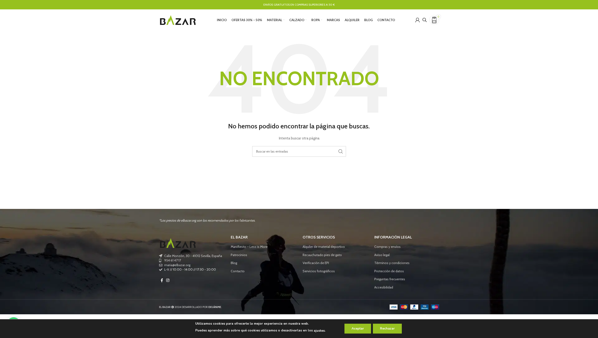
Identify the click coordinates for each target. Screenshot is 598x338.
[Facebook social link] (162, 280)
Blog (234, 263)
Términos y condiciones (392, 263)
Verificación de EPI (316, 263)
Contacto (238, 271)
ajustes (319, 330)
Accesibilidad (383, 287)
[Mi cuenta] (417, 20)
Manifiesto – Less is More (249, 247)
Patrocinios (239, 255)
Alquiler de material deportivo (324, 247)
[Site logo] (178, 19)
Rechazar (387, 328)
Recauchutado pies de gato (322, 255)
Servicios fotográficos (319, 271)
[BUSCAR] (340, 151)
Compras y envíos (387, 247)
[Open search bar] (424, 20)
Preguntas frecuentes (389, 279)
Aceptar (358, 328)
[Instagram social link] (168, 280)
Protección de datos (389, 271)
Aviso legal (382, 255)
